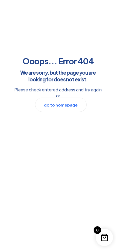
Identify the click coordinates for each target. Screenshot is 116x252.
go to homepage (61, 104)
